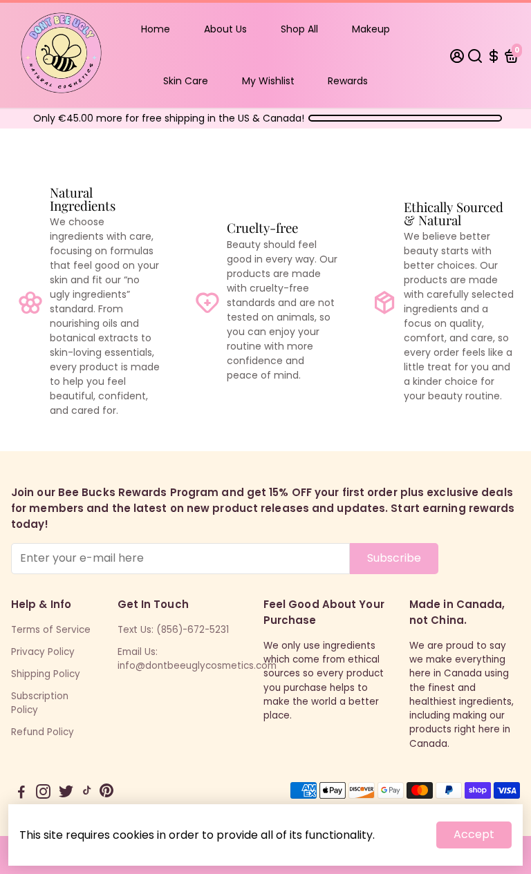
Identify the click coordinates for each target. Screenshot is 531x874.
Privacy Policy (43, 651)
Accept (474, 834)
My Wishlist (268, 81)
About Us (225, 29)
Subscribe (394, 558)
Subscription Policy (39, 703)
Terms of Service (51, 629)
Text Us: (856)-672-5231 (173, 629)
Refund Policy (42, 732)
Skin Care (185, 81)
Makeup (371, 29)
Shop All (299, 29)
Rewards (348, 81)
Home (155, 29)
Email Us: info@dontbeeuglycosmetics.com (197, 658)
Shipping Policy (45, 674)
